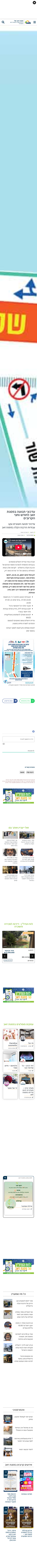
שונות (29, 1046)
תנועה (22, 772)
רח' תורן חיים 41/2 (27, 977)
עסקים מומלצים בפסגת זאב (18, 1024)
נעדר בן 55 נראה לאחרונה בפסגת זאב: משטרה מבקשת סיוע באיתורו (10, 860)
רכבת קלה (30, 772)
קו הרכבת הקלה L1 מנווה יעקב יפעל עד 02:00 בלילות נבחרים (27, 859)
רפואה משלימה (26, 1206)
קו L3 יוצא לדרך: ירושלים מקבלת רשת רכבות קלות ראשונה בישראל (27, 877)
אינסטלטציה (23, 1046)
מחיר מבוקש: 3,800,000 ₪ (9, 952)
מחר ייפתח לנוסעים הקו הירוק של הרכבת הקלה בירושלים (27, 842)
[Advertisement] (18, 12)
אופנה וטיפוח (11, 1048)
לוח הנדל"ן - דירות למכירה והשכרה (18, 925)
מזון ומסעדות (27, 1097)
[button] (27, 701)
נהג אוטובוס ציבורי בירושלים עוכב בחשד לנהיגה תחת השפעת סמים (11, 877)
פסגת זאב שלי (18, 21)
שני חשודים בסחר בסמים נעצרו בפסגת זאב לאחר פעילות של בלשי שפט (10, 842)
